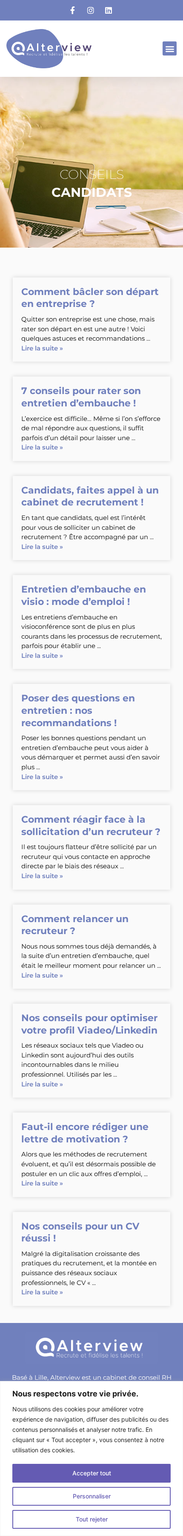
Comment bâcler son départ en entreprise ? (90, 298)
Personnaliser (92, 1496)
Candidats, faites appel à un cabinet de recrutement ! (90, 496)
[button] (170, 48)
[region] (91, 1458)
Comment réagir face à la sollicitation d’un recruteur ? (90, 826)
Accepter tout (91, 1473)
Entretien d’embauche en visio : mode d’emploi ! (83, 595)
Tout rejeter (92, 1519)
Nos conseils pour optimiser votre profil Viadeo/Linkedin (89, 1024)
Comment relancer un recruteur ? (75, 925)
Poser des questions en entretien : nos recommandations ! (78, 710)
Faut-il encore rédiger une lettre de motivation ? (85, 1133)
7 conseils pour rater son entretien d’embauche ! (81, 397)
